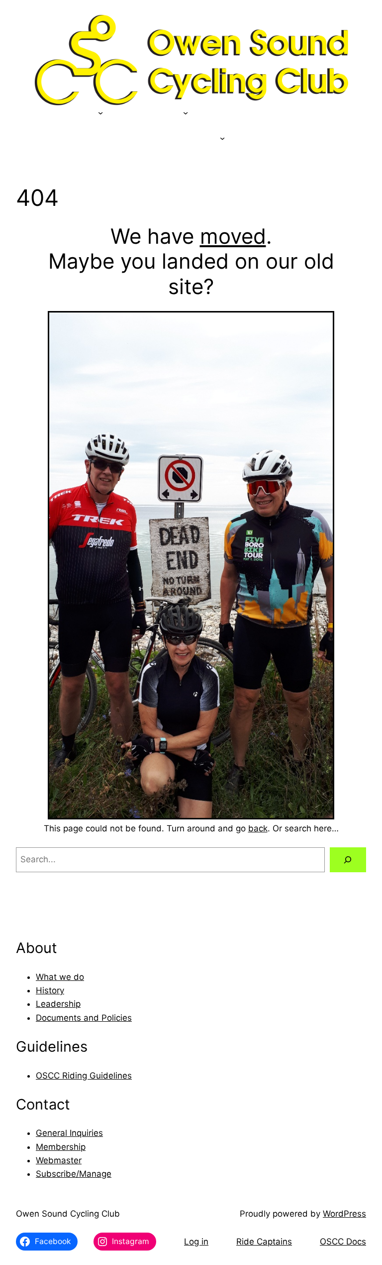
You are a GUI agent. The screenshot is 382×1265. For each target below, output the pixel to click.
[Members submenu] (185, 112)
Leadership (58, 1004)
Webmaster (59, 1160)
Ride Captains (264, 1242)
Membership (61, 1147)
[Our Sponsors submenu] (100, 112)
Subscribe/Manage (73, 1174)
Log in (196, 1242)
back (258, 828)
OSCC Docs (343, 1242)
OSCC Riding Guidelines (84, 1076)
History (50, 990)
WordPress (344, 1214)
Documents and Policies (84, 1018)
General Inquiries (69, 1133)
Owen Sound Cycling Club (68, 1214)
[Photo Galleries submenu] (222, 138)
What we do (60, 977)
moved (233, 236)
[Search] (348, 860)
